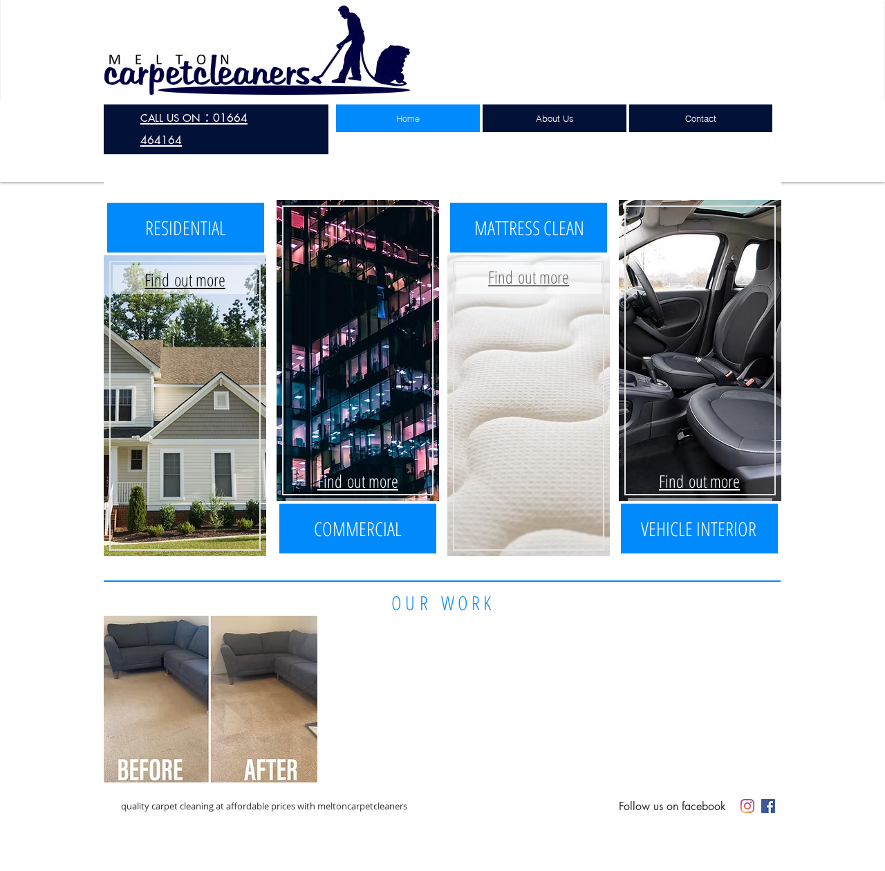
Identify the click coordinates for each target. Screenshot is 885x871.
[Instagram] (747, 806)
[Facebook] (768, 806)
